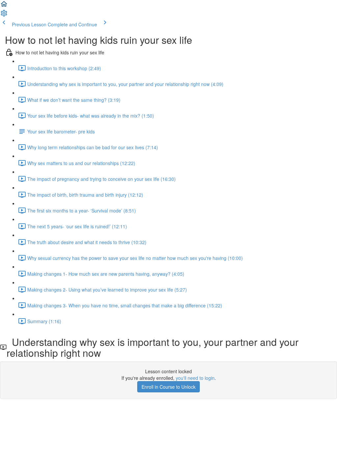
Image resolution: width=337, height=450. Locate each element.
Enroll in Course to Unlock (168, 386)
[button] (4, 6)
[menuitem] (4, 15)
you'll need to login (195, 378)
